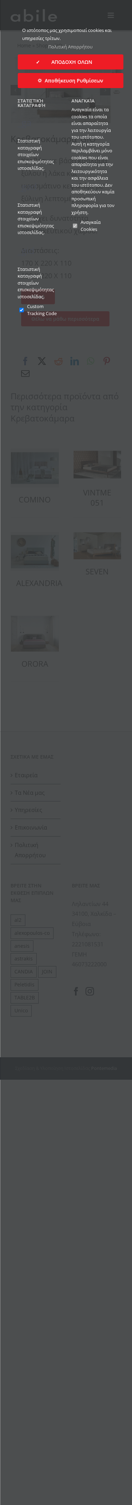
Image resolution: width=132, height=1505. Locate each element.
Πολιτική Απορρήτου (70, 47)
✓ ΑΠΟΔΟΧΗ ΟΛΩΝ (70, 62)
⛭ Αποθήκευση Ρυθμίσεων (70, 80)
